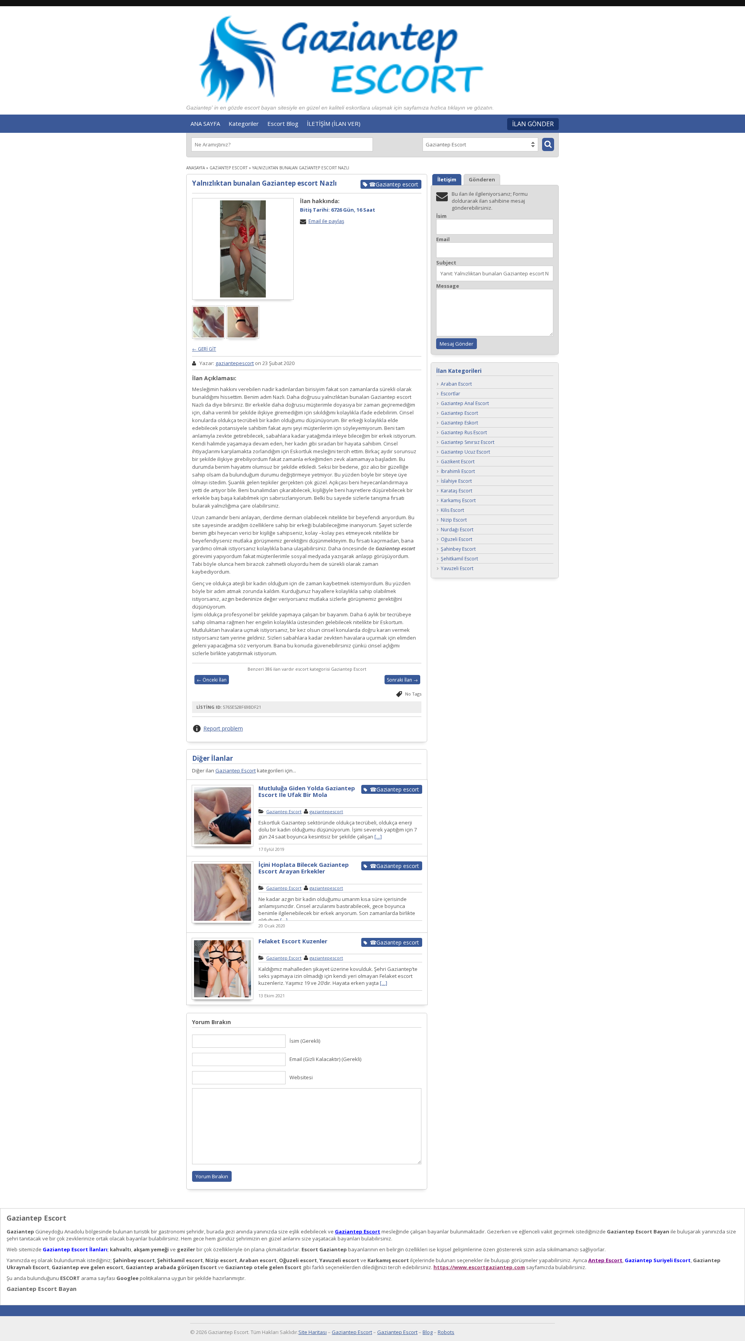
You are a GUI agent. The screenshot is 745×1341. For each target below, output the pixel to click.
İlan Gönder (533, 124)
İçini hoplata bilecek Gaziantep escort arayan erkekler (303, 868)
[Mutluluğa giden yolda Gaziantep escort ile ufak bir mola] (222, 845)
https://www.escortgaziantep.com (479, 1267)
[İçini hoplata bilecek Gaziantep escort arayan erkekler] (222, 921)
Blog (428, 1332)
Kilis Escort (452, 510)
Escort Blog (282, 123)
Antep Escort (605, 1260)
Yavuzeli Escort (457, 568)
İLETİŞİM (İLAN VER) (333, 123)
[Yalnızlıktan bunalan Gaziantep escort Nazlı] (242, 248)
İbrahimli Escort (458, 471)
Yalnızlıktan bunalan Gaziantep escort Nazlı (264, 183)
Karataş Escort (456, 491)
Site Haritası (312, 1332)
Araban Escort (456, 384)
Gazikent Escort (458, 462)
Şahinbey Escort (458, 549)
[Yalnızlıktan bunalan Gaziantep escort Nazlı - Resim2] (243, 336)
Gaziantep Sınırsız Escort (467, 442)
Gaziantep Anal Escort (465, 403)
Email (443, 239)
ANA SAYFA (205, 123)
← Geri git (204, 349)
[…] (378, 836)
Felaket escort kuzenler (292, 941)
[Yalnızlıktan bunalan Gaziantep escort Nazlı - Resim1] (209, 336)
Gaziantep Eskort (459, 423)
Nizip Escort (454, 520)
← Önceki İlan (212, 680)
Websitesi (301, 1077)
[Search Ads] (548, 144)
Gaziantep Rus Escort (464, 433)
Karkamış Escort (458, 500)
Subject (446, 263)
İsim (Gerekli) (304, 1040)
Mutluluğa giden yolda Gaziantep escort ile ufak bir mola (306, 791)
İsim (441, 216)
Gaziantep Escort (229, 167)
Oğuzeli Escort (456, 539)
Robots (446, 1332)
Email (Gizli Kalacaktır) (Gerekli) (325, 1059)
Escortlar (450, 394)
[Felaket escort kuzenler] (222, 998)
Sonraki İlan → (402, 680)
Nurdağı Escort (457, 530)
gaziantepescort (234, 363)
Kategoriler (244, 123)
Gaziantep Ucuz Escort (465, 452)
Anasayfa (195, 167)
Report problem (223, 728)
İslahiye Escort (456, 481)
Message (447, 286)
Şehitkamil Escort (459, 559)
